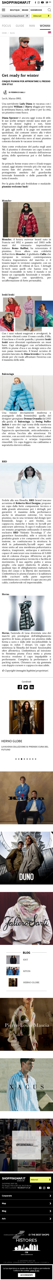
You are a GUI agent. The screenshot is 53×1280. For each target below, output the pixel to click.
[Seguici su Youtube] (42, 2)
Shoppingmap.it (13, 1179)
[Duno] (26, 858)
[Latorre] (26, 1084)
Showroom (36, 10)
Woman (45, 26)
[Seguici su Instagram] (39, 2)
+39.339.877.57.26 (23, 1188)
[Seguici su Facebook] (35, 2)
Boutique (15, 10)
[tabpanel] (26, 726)
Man (32, 26)
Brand (25, 10)
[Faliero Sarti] (26, 918)
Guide (20, 26)
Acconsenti (26, 1275)
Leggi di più (34, 1270)
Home (4, 33)
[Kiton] (26, 797)
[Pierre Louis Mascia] (26, 1024)
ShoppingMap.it (16, 2)
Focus (6, 26)
